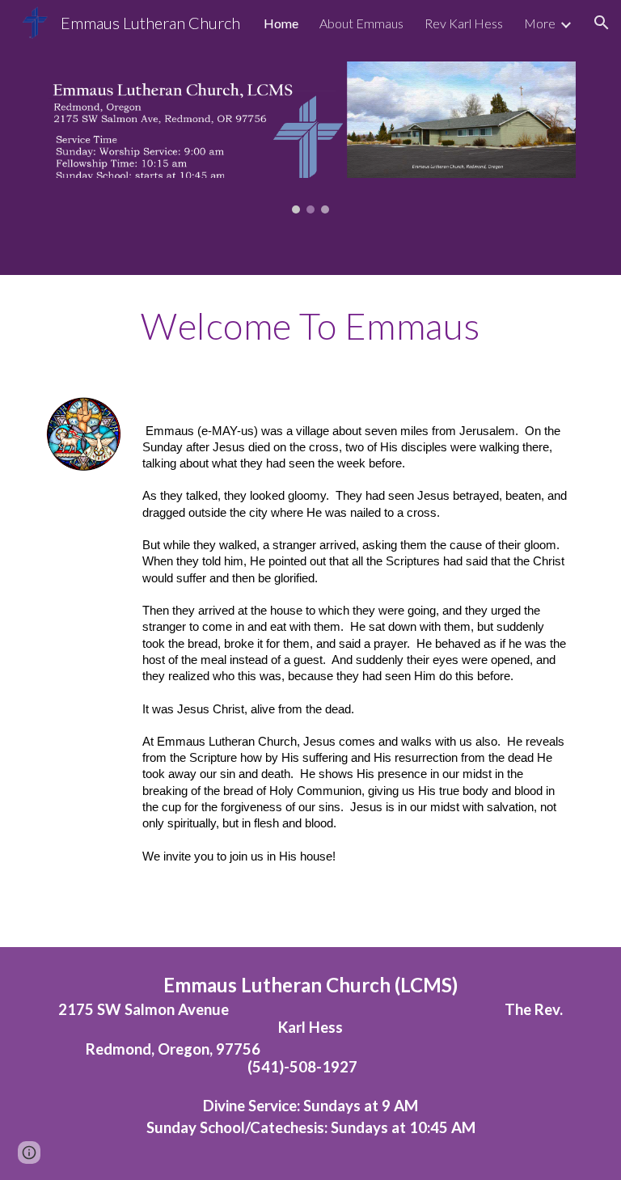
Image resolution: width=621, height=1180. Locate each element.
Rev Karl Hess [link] (464, 23)
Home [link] (281, 23)
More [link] (540, 23)
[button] (601, 22)
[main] (310, 326)
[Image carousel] (310, 137)
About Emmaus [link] (361, 23)
